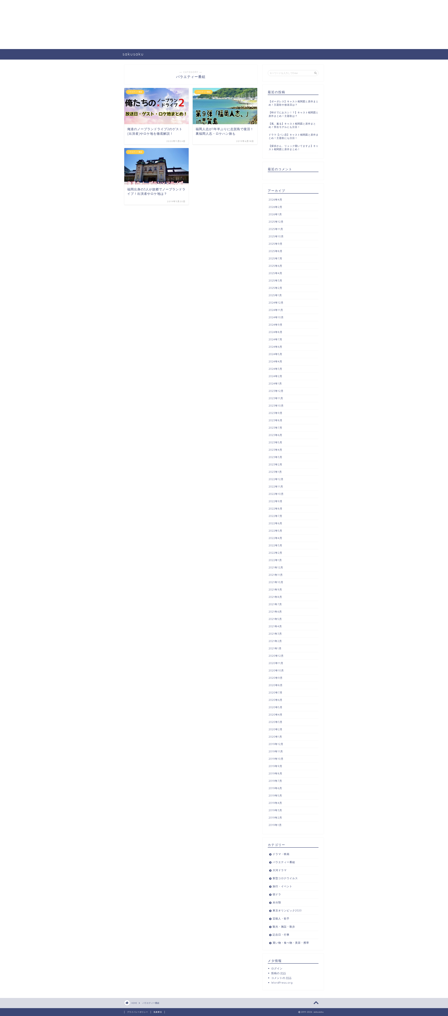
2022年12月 (276, 479)
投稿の (278, 973)
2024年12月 (276, 302)
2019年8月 (275, 773)
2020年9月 (276, 677)
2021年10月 (276, 582)
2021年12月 (276, 567)
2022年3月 (275, 545)
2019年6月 (275, 788)
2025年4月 (275, 273)
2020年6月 (275, 700)
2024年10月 (276, 317)
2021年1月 (275, 648)
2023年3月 (275, 457)
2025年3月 (275, 280)
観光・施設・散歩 (284, 926)
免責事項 (157, 1012)
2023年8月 (275, 420)
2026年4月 (275, 199)
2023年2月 (275, 464)
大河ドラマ (280, 870)
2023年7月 (275, 427)
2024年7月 (275, 339)
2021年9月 (275, 589)
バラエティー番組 (284, 862)
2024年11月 (276, 310)
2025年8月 (275, 251)
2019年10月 (276, 758)
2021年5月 (275, 619)
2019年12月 (276, 744)
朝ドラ (277, 894)
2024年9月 (275, 324)
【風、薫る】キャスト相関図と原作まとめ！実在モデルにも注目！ (292, 125)
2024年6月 (275, 346)
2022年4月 (275, 538)
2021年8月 (275, 597)
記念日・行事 (281, 934)
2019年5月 (275, 795)
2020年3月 (275, 722)
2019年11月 (276, 751)
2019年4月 (275, 803)
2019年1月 (275, 825)
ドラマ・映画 (281, 854)
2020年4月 (275, 714)
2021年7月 (275, 604)
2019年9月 (275, 766)
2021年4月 (275, 626)
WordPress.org (282, 982)
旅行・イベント (282, 886)
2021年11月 (276, 574)
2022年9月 (275, 501)
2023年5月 (275, 442)
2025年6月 (275, 265)
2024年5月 (275, 354)
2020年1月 (275, 736)
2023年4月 (275, 449)
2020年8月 (276, 685)
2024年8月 (275, 332)
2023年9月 (275, 413)
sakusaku (133, 54)
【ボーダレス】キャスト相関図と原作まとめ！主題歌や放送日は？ (293, 103)
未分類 (277, 902)
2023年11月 (276, 398)
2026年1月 (275, 214)
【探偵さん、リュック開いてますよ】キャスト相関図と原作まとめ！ (293, 147)
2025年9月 (275, 243)
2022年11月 (276, 486)
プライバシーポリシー (137, 1012)
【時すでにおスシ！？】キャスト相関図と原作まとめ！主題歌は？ (293, 114)
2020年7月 (275, 692)
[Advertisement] (105, 24)
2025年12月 (276, 221)
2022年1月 (275, 560)
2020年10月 (276, 670)
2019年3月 (275, 810)
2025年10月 (276, 236)
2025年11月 (276, 229)
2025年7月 (275, 258)
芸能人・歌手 (281, 918)
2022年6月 (275, 523)
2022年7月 (275, 516)
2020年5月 (275, 707)
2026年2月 (275, 207)
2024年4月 (275, 361)
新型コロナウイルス (285, 878)
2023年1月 (275, 471)
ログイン (276, 968)
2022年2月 (275, 552)
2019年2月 (275, 817)
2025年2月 (275, 288)
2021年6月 (275, 611)
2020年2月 (275, 729)
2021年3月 (275, 633)
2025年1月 (275, 295)
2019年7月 (275, 780)
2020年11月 (276, 663)
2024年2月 (275, 376)
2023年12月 (276, 391)
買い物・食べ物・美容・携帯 (291, 942)
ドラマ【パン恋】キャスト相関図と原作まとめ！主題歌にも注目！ (293, 136)
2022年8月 (275, 508)
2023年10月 (276, 405)
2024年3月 (275, 368)
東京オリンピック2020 (287, 910)
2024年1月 (275, 383)
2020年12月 (276, 655)
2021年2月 (275, 641)
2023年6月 (275, 435)
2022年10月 (276, 494)
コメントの (281, 978)
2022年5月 (275, 530)
